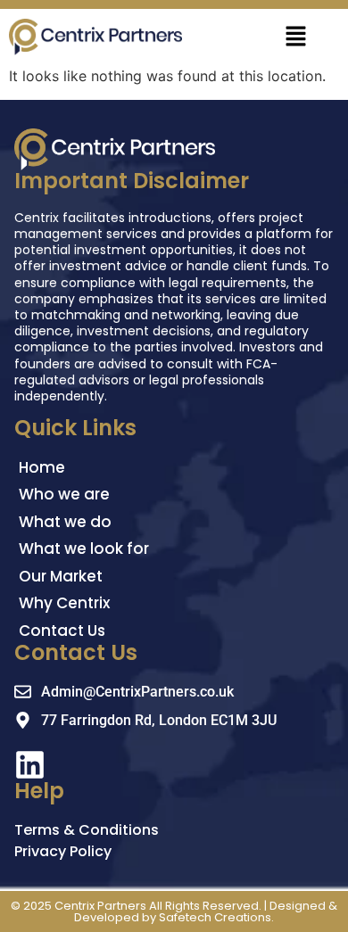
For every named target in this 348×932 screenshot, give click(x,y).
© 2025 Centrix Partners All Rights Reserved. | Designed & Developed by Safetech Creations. (174, 911)
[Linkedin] (30, 764)
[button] (295, 37)
